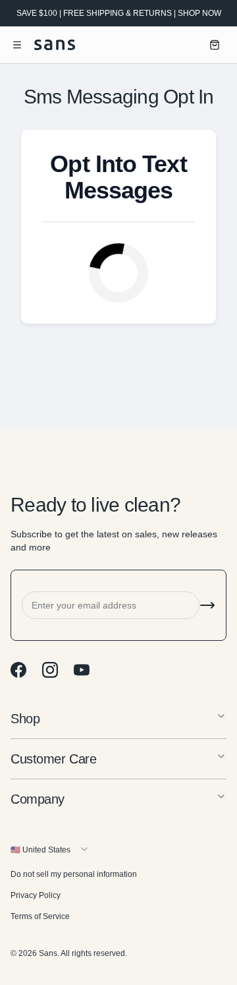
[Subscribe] (207, 605)
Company (38, 799)
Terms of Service (40, 916)
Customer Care (53, 759)
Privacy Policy (36, 895)
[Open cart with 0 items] (214, 45)
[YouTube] (82, 670)
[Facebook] (18, 670)
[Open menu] (17, 45)
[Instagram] (50, 670)
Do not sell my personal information (74, 874)
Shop (25, 718)
